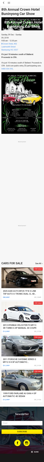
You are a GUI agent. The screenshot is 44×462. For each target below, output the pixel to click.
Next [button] (41, 103)
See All (38, 263)
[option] (22, 103)
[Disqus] (22, 191)
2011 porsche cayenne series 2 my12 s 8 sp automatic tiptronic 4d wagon (19, 362)
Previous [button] (2, 103)
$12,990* (6, 331)
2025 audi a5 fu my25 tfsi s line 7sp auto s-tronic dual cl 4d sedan (19, 294)
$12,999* (6, 400)
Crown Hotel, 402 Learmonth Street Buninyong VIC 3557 (9, 47)
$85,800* (6, 297)
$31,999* (6, 365)
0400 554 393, (7, 69)
